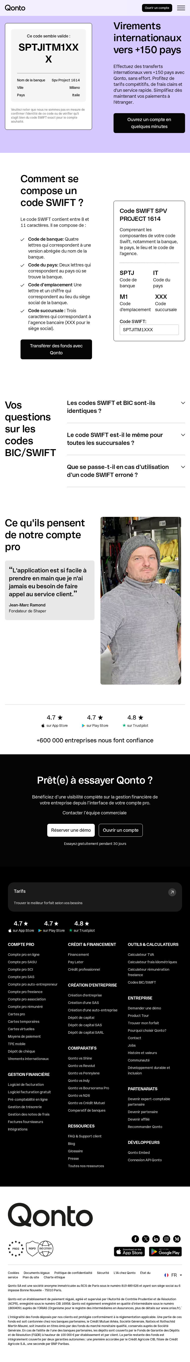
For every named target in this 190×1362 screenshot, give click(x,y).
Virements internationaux (28, 1059)
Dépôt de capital (81, 1018)
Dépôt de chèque (21, 1051)
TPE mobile (16, 1044)
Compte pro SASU (22, 962)
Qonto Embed (139, 1153)
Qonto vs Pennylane (84, 1073)
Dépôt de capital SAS (85, 1025)
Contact (134, 1038)
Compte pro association (27, 999)
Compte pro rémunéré (25, 1007)
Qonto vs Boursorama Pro (88, 1088)
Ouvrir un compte (157, 8)
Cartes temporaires (23, 1022)
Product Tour (138, 1016)
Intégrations (17, 1129)
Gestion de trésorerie (25, 1107)
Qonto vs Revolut (81, 1066)
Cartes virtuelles (21, 1029)
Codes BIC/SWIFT (142, 982)
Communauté (139, 1060)
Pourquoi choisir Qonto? (147, 1030)
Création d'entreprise (85, 995)
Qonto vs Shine (80, 1058)
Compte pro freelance (25, 992)
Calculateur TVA (141, 955)
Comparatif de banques (86, 1110)
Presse (73, 1159)
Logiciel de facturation (26, 1085)
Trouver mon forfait (143, 1023)
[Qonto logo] (15, 8)
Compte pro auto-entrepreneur (33, 984)
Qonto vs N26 (79, 1095)
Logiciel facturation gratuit (29, 1092)
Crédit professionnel (84, 969)
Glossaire (75, 1151)
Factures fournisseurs (25, 1122)
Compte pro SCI (20, 969)
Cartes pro (16, 1014)
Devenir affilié (139, 1119)
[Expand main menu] (181, 8)
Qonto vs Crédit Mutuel (86, 1103)
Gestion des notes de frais (28, 1114)
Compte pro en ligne (24, 955)
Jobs (132, 1045)
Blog (71, 1144)
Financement (78, 955)
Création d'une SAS (83, 1003)
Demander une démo (144, 1008)
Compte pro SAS (21, 977)
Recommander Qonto (145, 1127)
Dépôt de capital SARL (86, 1032)
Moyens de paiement (24, 1036)
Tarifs (19, 891)
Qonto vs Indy (79, 1081)
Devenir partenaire (143, 1112)
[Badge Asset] (135, 1239)
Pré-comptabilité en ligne (28, 1099)
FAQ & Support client (85, 1136)
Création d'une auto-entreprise (93, 1010)
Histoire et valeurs (142, 1053)
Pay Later (76, 962)
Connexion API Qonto (145, 1160)
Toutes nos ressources (86, 1166)
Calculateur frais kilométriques (152, 962)
